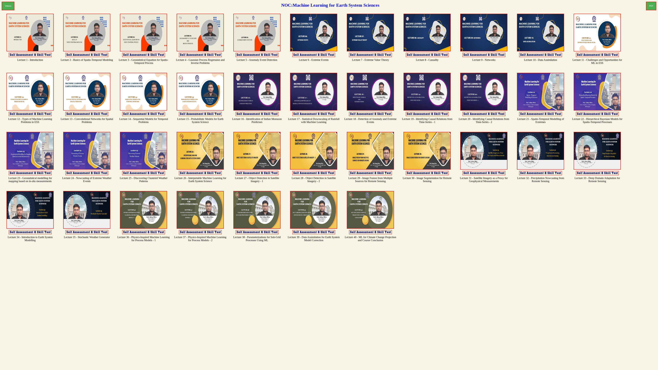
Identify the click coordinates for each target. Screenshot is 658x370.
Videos (8, 6)
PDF (651, 6)
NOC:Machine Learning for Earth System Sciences (330, 5)
